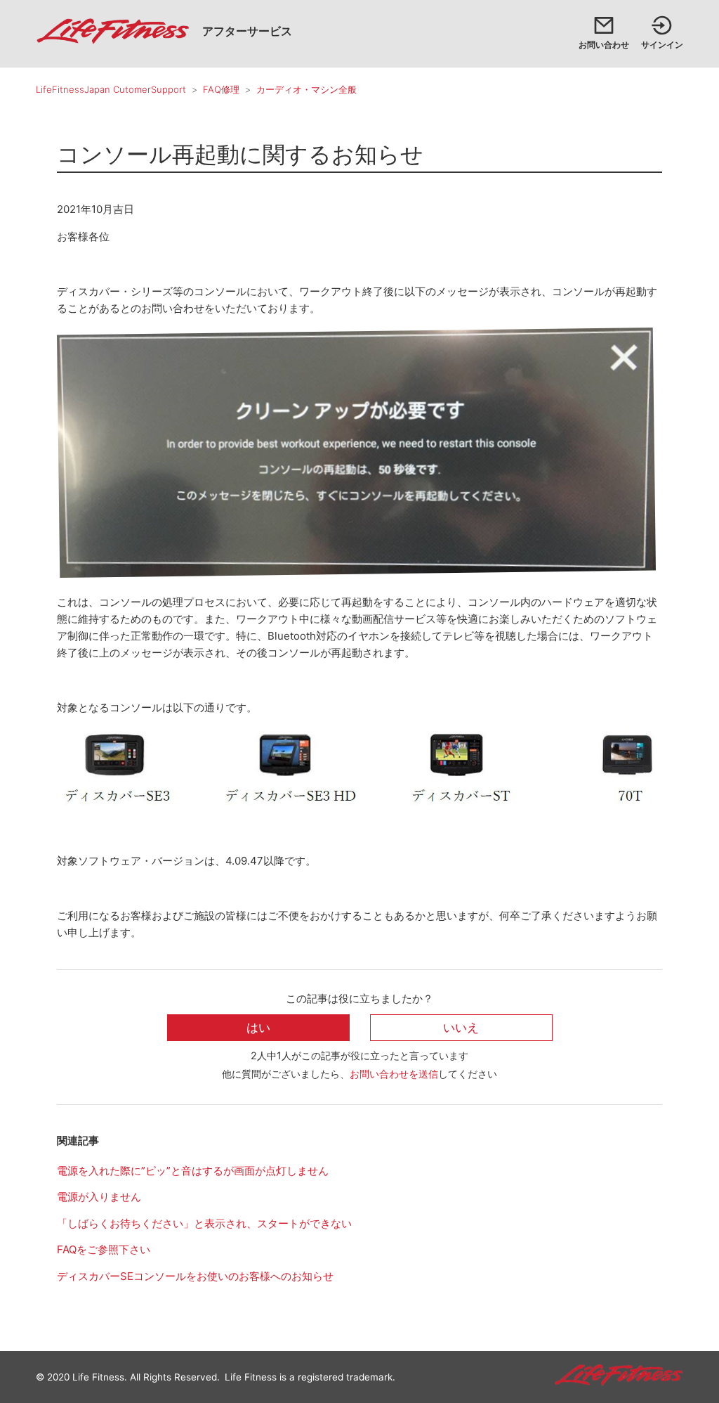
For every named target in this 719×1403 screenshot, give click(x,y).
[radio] (258, 1028)
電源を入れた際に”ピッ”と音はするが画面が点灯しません (193, 1170)
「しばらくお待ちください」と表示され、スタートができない (204, 1223)
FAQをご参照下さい (103, 1249)
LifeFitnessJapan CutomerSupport (111, 89)
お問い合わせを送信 (394, 1074)
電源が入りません (99, 1196)
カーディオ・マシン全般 (306, 89)
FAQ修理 (221, 89)
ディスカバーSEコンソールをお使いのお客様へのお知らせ (195, 1276)
